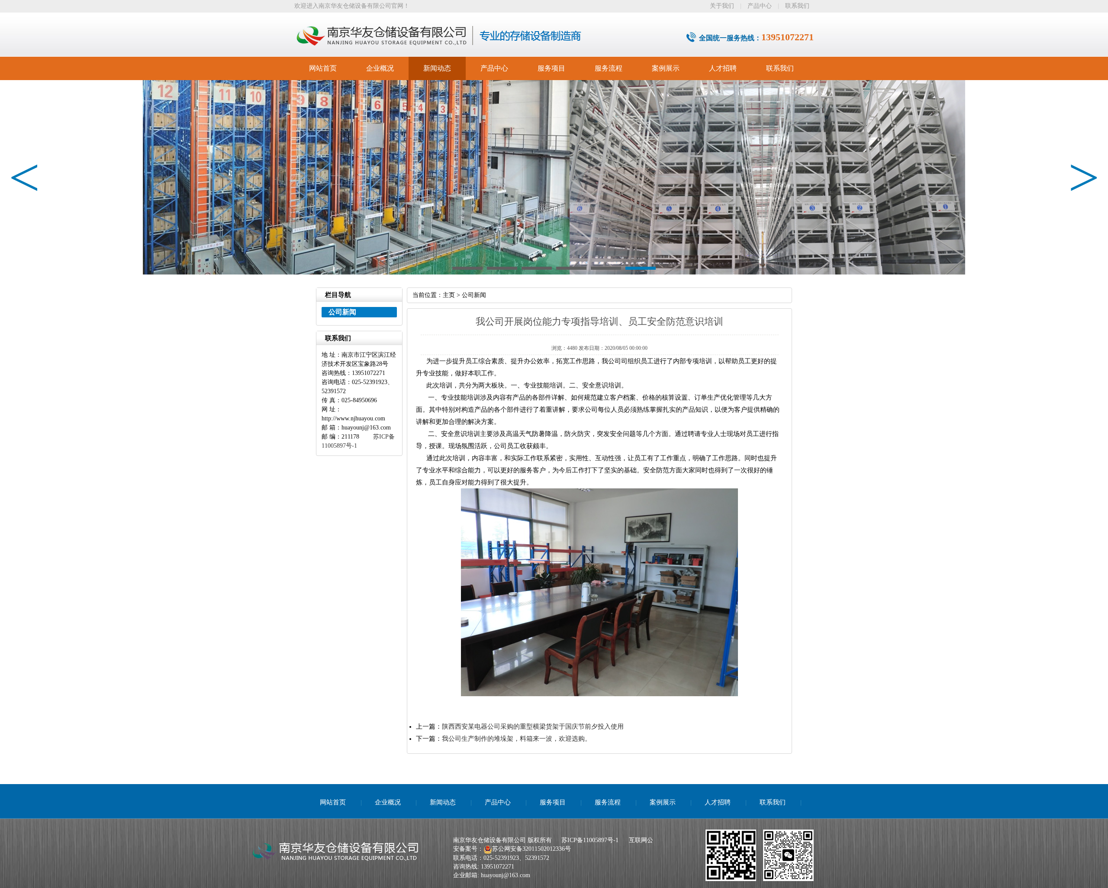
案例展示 (666, 68)
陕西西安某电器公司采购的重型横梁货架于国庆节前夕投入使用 (533, 726)
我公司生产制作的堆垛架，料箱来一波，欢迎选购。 (516, 738)
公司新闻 (474, 295)
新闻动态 (437, 68)
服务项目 (551, 68)
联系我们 (797, 6)
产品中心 (759, 6)
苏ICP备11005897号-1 (589, 840)
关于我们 (722, 6)
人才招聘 (723, 68)
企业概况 (380, 68)
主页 (449, 295)
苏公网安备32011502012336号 (531, 849)
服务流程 (608, 68)
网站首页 (323, 68)
